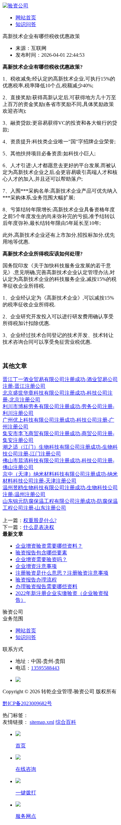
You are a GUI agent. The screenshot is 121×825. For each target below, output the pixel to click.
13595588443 (45, 668)
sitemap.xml (42, 722)
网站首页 (25, 17)
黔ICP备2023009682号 (27, 703)
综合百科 (65, 722)
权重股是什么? (39, 520)
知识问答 (25, 24)
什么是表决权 (38, 527)
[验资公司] (15, 5)
